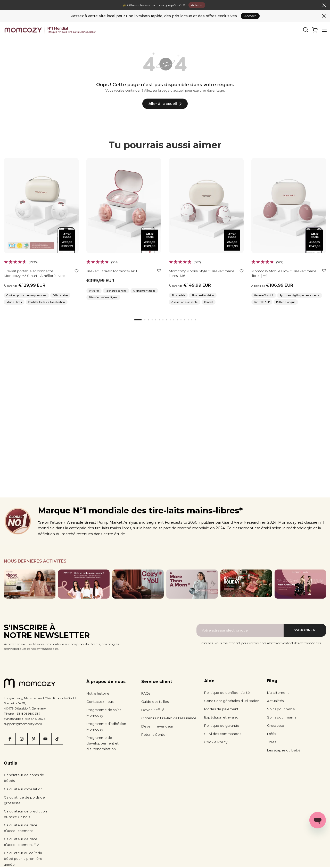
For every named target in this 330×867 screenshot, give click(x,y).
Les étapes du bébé (284, 750)
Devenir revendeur (157, 726)
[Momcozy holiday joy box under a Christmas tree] (246, 583)
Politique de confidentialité (227, 692)
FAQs (145, 693)
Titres (271, 742)
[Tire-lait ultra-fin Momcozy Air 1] (123, 205)
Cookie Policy (215, 742)
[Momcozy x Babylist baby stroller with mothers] (300, 584)
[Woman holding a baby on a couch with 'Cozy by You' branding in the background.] (138, 584)
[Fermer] (324, 16)
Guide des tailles (155, 701)
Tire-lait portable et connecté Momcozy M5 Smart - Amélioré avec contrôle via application (34, 275)
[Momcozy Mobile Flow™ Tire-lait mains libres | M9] (288, 205)
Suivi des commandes (222, 734)
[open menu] (324, 30)
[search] (306, 30)
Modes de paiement (221, 709)
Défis (271, 734)
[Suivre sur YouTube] (45, 739)
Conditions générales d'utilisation (231, 701)
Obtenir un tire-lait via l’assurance (168, 718)
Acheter (197, 5)
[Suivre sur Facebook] (10, 739)
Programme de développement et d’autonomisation (102, 743)
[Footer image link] (29, 584)
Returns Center (154, 734)
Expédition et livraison (222, 717)
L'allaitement (278, 692)
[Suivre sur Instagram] (22, 739)
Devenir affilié (152, 710)
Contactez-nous (99, 701)
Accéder (250, 16)
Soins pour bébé (281, 709)
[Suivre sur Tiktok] (57, 739)
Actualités (275, 701)
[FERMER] (6, 5)
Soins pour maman (283, 717)
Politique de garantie (221, 725)
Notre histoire (97, 693)
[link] (315, 30)
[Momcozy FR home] (50, 29)
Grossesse (275, 725)
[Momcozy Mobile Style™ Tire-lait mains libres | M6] (206, 205)
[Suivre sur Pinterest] (33, 739)
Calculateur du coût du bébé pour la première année (23, 858)
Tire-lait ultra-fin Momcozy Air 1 (111, 271)
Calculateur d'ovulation (23, 789)
